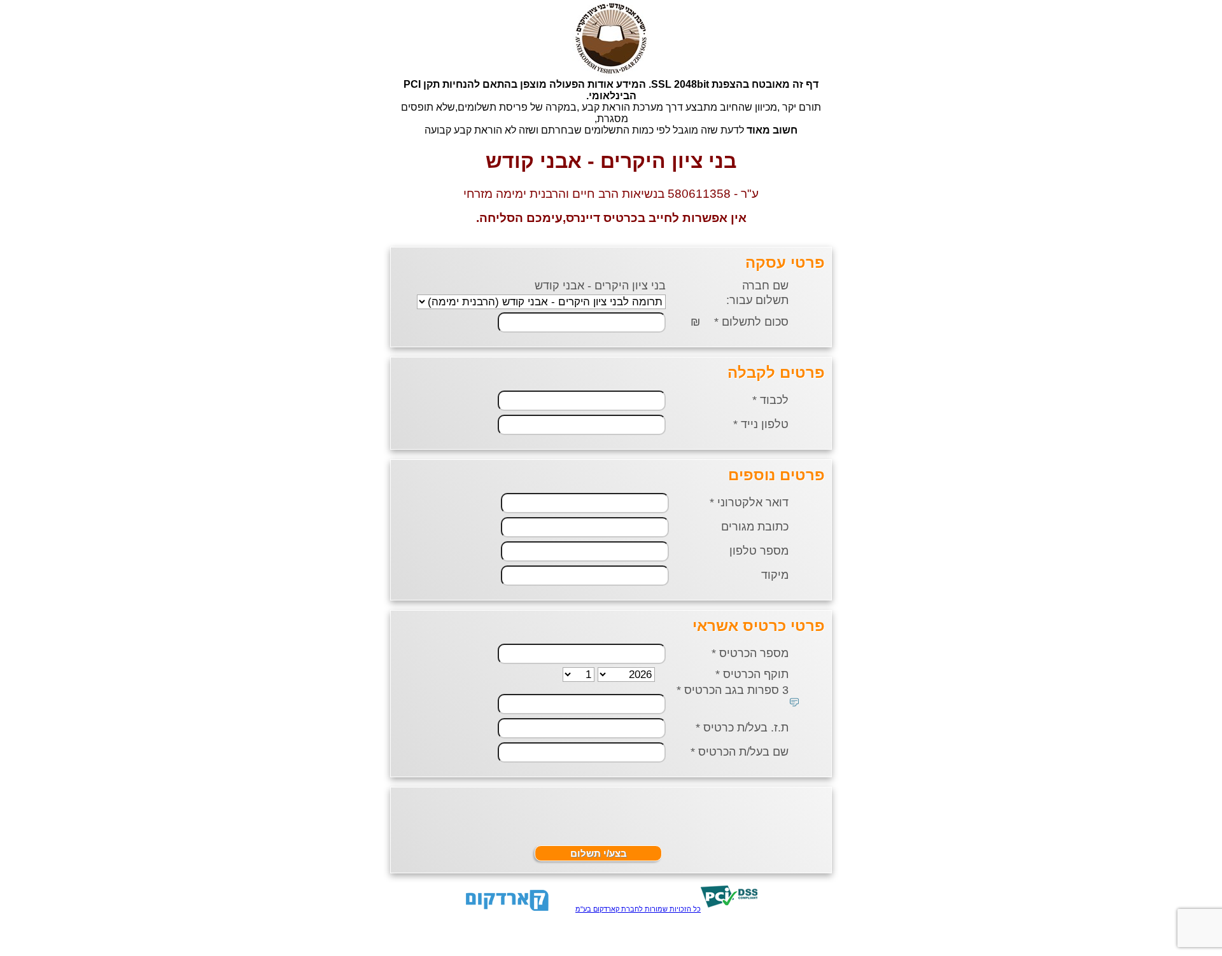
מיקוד (776, 575)
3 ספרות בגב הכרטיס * (733, 690)
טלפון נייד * (761, 424)
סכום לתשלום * (751, 321)
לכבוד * (770, 400)
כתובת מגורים (756, 526)
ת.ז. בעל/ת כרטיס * (742, 727)
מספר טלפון (760, 550)
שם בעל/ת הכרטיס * (740, 751)
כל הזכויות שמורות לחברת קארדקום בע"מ (638, 909)
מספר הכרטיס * (750, 653)
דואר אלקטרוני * (749, 502)
